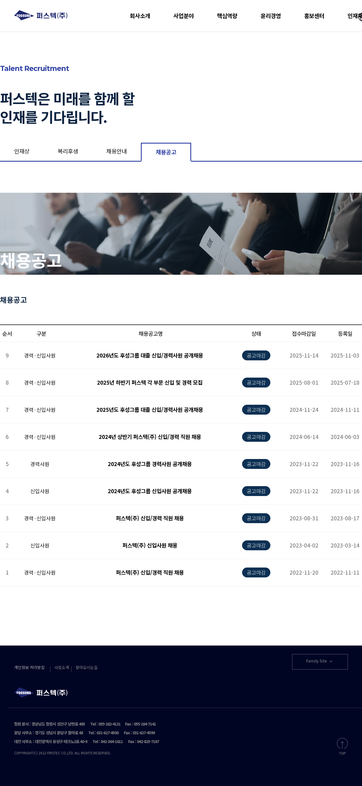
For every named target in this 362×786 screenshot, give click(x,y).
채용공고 (166, 152)
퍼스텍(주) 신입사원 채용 (149, 545)
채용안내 (116, 151)
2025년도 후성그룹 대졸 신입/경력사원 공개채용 (149, 409)
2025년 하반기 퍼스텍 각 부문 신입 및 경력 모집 (149, 382)
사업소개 (61, 667)
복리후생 (68, 151)
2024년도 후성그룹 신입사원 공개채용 (150, 491)
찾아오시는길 (87, 667)
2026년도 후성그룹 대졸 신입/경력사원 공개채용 (149, 355)
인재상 (21, 151)
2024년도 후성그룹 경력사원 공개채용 (150, 463)
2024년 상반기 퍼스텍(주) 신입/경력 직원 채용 (150, 436)
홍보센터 (314, 16)
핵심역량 (227, 16)
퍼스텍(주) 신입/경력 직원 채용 (150, 518)
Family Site (317, 661)
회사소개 (140, 16)
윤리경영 (270, 16)
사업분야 (183, 16)
